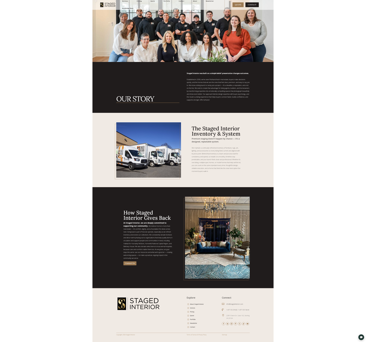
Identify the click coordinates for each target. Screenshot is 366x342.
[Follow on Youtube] (247, 323)
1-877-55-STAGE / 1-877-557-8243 (237, 310)
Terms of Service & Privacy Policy (196, 335)
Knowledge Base (127, 8)
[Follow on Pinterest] (235, 323)
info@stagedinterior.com (234, 304)
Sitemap (224, 335)
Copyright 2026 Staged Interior (125, 335)
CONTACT (252, 5)
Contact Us (130, 263)
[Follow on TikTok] (243, 323)
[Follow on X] (239, 323)
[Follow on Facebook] (223, 323)
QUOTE (238, 5)
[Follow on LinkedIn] (227, 323)
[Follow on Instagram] (231, 323)
